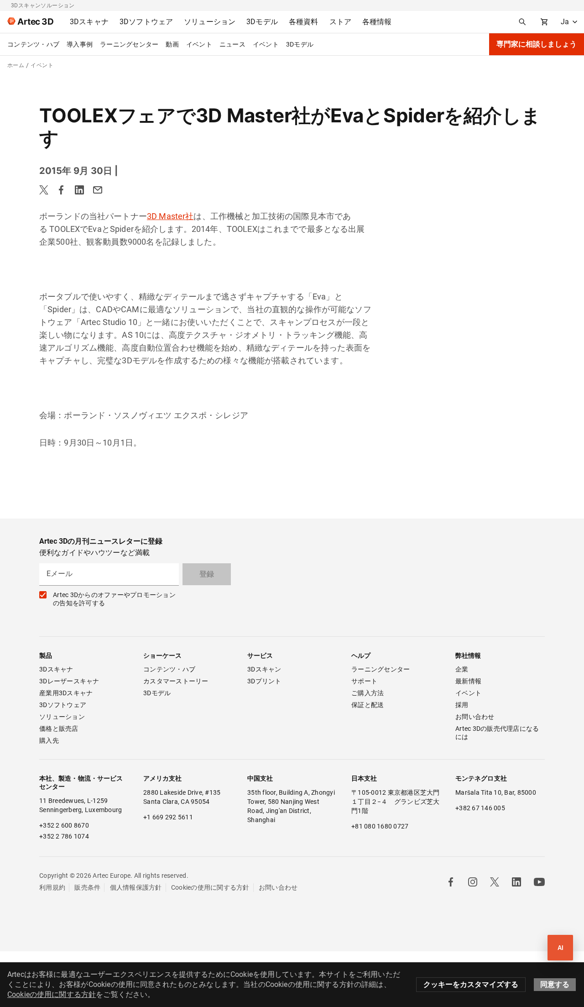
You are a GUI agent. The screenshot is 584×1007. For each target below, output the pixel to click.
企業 (462, 669)
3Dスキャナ (56, 669)
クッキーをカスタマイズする (470, 984)
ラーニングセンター (129, 44)
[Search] (522, 22)
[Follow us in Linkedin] (516, 881)
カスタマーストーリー (176, 681)
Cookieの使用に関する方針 (210, 887)
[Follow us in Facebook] (450, 881)
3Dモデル (299, 44)
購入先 (49, 740)
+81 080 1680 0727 (379, 826)
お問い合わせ (475, 716)
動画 (172, 44)
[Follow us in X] (494, 881)
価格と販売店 (58, 728)
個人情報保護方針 (136, 887)
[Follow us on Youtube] (539, 881)
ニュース (232, 44)
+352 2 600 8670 (64, 825)
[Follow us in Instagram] (472, 881)
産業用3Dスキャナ (66, 693)
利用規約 (52, 887)
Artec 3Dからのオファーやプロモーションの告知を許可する (114, 599)
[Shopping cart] (544, 22)
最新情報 (468, 681)
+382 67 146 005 (480, 808)
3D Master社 (170, 216)
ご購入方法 (367, 693)
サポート (364, 681)
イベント (199, 44)
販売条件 (87, 887)
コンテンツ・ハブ (33, 44)
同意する (554, 984)
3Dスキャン (264, 669)
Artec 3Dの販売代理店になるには (497, 732)
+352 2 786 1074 (64, 836)
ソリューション (62, 716)
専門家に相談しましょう (536, 44)
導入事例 (80, 44)
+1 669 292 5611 (168, 817)
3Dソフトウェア (62, 704)
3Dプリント (264, 681)
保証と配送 (367, 704)
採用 (462, 704)
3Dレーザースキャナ (69, 681)
